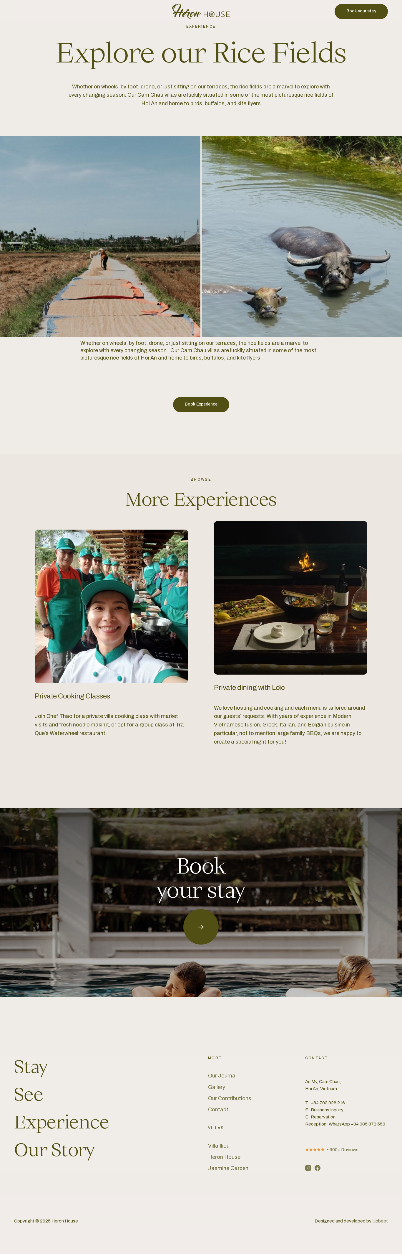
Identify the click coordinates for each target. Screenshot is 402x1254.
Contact (218, 1110)
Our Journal (222, 1076)
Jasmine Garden (228, 1168)
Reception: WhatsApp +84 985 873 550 (345, 1124)
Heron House (224, 1157)
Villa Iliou (219, 1146)
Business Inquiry (327, 1110)
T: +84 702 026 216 (325, 1102)
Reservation (323, 1117)
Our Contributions (229, 1098)
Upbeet (380, 1221)
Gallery (216, 1087)
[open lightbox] (100, 236)
